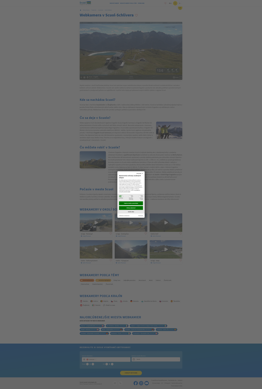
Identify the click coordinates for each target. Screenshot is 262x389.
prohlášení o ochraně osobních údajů (129, 190)
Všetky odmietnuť (131, 208)
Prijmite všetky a (131, 203)
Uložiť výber (131, 211)
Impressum (140, 215)
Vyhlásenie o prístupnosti (124, 215)
